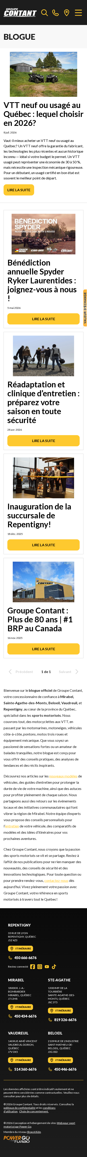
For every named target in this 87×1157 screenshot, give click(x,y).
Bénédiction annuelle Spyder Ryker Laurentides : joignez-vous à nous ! (42, 280)
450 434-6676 (25, 1016)
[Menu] (78, 12)
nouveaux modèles (63, 776)
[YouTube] (47, 966)
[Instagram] (39, 966)
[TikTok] (54, 966)
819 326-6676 (65, 1020)
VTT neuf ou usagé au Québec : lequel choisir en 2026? (43, 113)
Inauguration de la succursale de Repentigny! (39, 515)
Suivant (65, 671)
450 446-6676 (65, 1069)
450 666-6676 (25, 958)
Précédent (24, 671)
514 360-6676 (25, 1069)
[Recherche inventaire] (44, 12)
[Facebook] (32, 966)
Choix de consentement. (34, 1111)
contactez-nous (56, 880)
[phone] (55, 12)
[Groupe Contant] (20, 12)
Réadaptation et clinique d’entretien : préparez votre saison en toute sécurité (43, 402)
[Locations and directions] (66, 12)
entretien (12, 826)
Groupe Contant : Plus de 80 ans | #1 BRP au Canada (40, 619)
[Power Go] (43, 1139)
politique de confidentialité (19, 1107)
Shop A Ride (34, 1132)
